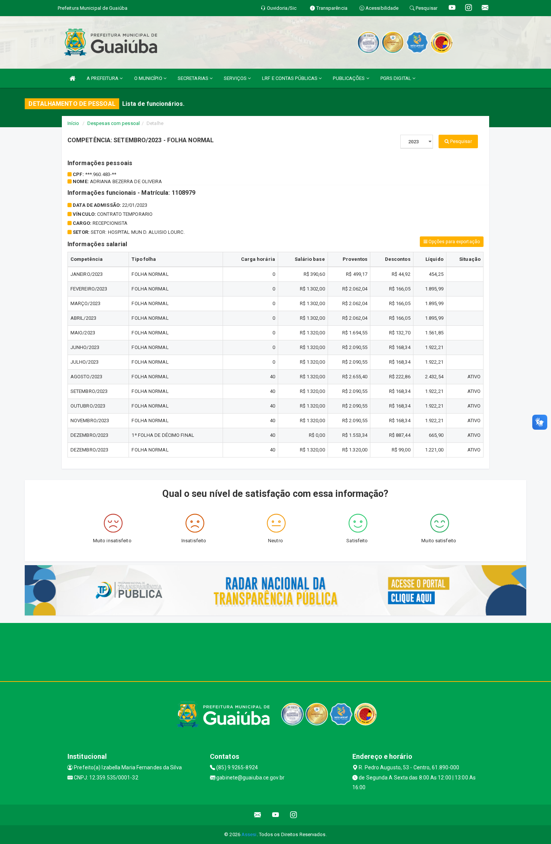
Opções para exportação (453, 241)
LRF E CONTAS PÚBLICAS (290, 78)
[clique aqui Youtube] (275, 814)
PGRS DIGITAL (396, 78)
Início (73, 123)
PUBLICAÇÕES (349, 78)
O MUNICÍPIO (148, 78)
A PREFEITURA (103, 78)
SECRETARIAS (194, 78)
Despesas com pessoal (113, 123)
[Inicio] (72, 78)
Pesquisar (460, 141)
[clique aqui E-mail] (257, 814)
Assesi (249, 834)
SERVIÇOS (236, 78)
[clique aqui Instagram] (293, 814)
